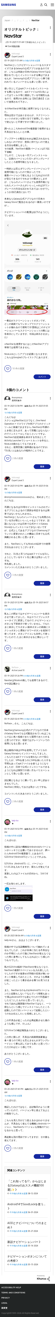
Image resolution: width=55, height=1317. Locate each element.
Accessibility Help (11, 1287)
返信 (42, 466)
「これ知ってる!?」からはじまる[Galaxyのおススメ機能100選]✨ (26, 1185)
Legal (4, 1303)
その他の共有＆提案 (31, 60)
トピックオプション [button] (45, 27)
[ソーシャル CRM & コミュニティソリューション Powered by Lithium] (43, 1278)
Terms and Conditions (13, 1293)
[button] (46, 54)
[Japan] (8, 4)
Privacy (5, 1298)
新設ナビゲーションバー (22, 1242)
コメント (42, 377)
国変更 (4, 1308)
